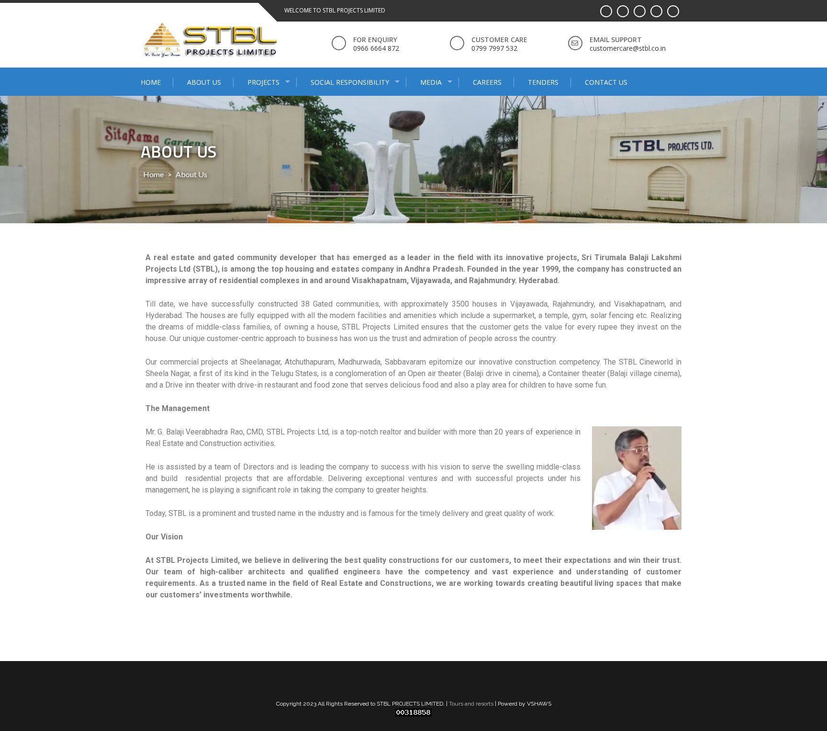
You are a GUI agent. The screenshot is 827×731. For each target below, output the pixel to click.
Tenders (543, 82)
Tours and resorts (471, 703)
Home (151, 82)
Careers (487, 82)
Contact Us (606, 82)
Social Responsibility (350, 82)
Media (431, 82)
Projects (263, 82)
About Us (204, 82)
